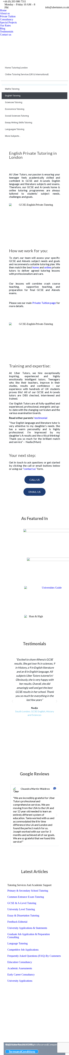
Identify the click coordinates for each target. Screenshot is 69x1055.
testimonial (40, 417)
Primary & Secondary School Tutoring (27, 890)
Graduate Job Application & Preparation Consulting (28, 936)
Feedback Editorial (17, 921)
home (35, 267)
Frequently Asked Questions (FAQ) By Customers (34, 955)
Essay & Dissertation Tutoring (23, 915)
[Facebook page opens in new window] (55, 3)
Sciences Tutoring (13, 102)
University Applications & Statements (27, 928)
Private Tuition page (44, 302)
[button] (12, 701)
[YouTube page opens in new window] (65, 3)
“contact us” (30, 468)
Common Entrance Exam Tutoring (25, 896)
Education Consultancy (19, 962)
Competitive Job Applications (23, 949)
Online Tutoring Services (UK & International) (27, 74)
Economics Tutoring (14, 109)
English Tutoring (12, 95)
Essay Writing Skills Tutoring (18, 122)
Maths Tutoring (12, 89)
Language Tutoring (17, 943)
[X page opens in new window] (60, 3)
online (47, 267)
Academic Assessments (19, 968)
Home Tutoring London (16, 67)
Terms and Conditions (22, 1051)
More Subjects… (13, 136)
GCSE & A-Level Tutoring (21, 903)
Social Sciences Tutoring (17, 116)
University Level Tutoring (21, 909)
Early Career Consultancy (21, 974)
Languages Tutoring (14, 129)
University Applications (19, 980)
